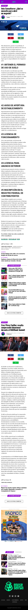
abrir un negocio (18, 246)
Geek (26, 600)
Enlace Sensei (5, 249)
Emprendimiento (16, 247)
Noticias (3, 600)
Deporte (8, 600)
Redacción (9, 334)
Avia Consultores (6, 247)
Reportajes (14, 602)
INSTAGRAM (12, 239)
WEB (18, 239)
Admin (8, 17)
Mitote (21, 600)
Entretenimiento (15, 600)
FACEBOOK (4, 239)
